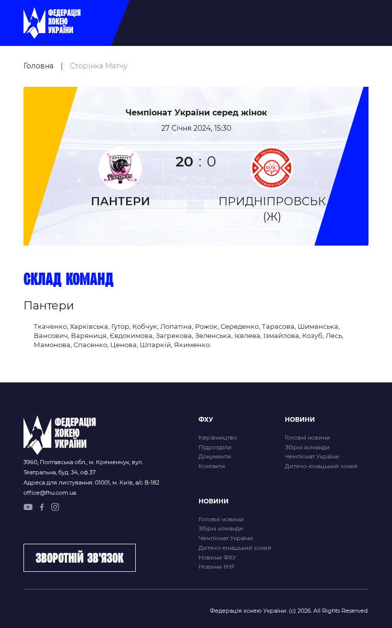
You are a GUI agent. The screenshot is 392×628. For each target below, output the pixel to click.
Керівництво (218, 437)
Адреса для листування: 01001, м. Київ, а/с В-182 (91, 482)
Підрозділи (215, 447)
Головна (38, 65)
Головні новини (307, 437)
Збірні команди (307, 447)
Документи (215, 456)
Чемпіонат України (312, 456)
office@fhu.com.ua (49, 492)
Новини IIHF (217, 566)
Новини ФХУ (217, 557)
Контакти (212, 466)
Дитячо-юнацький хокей (321, 466)
